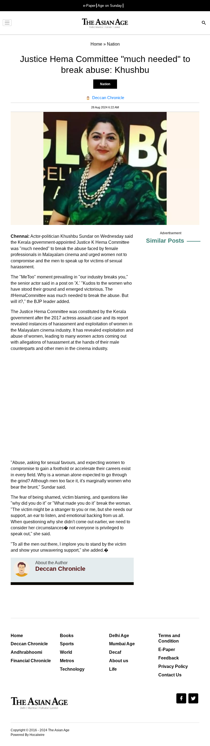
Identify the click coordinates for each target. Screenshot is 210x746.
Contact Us (170, 675)
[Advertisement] (72, 406)
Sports (67, 643)
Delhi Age (119, 635)
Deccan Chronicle (29, 643)
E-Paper (166, 649)
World (66, 652)
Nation (105, 84)
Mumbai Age (122, 643)
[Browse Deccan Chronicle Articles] (21, 568)
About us (118, 660)
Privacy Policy (173, 666)
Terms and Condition (169, 638)
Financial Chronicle (31, 660)
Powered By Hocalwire (28, 735)
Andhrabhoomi (26, 652)
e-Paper (89, 6)
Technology (72, 669)
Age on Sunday (110, 6)
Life (113, 669)
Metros (67, 660)
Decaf (115, 652)
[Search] (204, 23)
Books (67, 635)
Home (17, 635)
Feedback (168, 658)
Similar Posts (165, 240)
